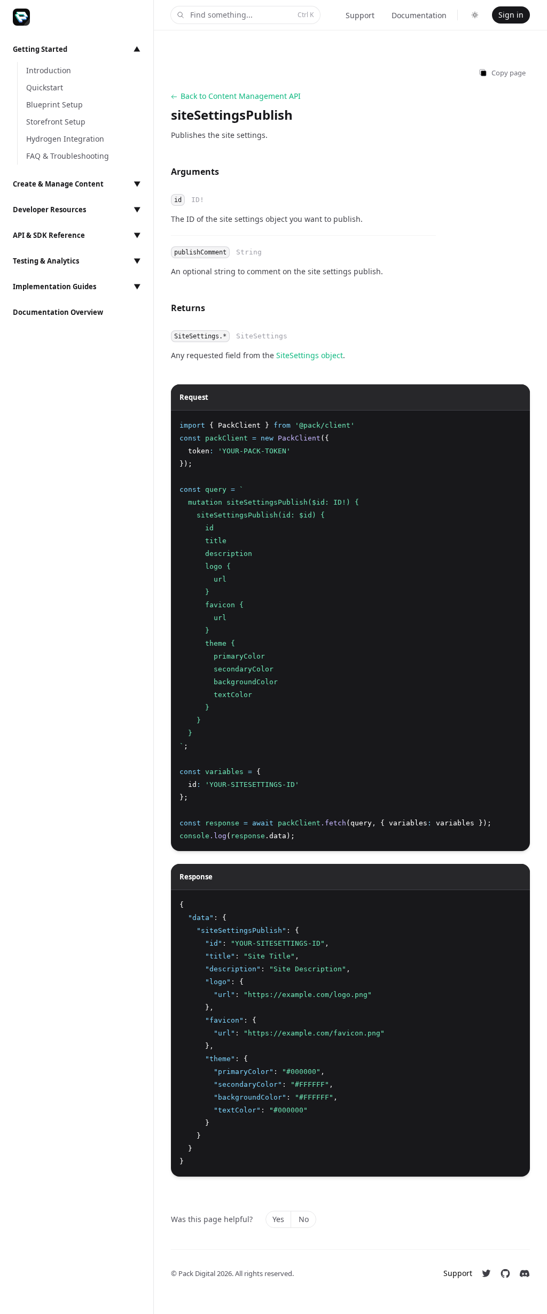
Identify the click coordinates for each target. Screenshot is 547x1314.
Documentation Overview (58, 312)
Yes (278, 1219)
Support (360, 15)
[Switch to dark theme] (474, 15)
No (304, 1219)
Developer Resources (76, 209)
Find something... (252, 15)
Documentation (419, 15)
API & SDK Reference (76, 235)
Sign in (510, 15)
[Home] (21, 17)
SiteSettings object (309, 355)
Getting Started (76, 49)
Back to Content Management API (241, 96)
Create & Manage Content (76, 184)
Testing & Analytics (76, 261)
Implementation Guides (76, 286)
